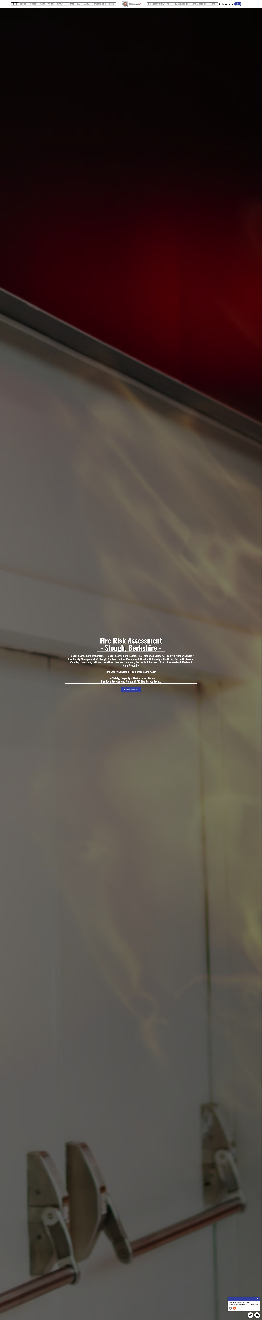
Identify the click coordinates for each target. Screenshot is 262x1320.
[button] (219, 4)
